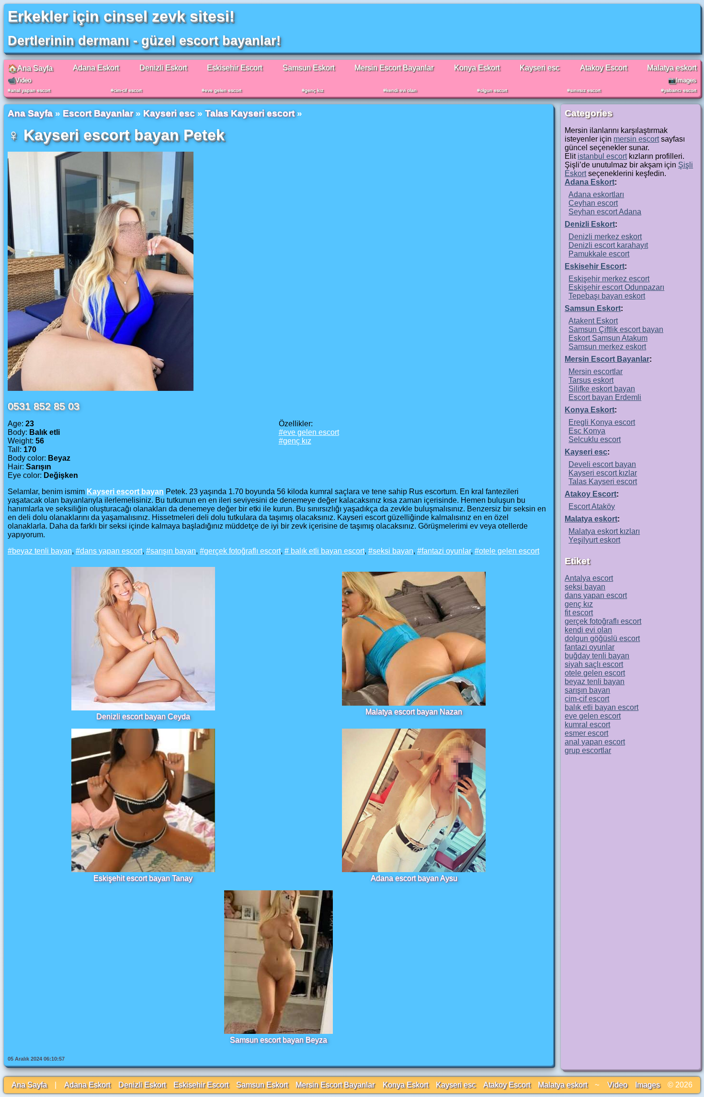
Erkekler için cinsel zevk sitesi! (121, 16)
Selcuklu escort (594, 439)
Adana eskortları (596, 194)
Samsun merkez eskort (607, 347)
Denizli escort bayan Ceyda (143, 716)
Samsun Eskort (308, 68)
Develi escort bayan (602, 464)
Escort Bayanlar (98, 113)
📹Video (19, 80)
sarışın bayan (173, 551)
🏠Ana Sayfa (30, 68)
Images (647, 1085)
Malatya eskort (671, 68)
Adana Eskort (96, 68)
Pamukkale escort (598, 254)
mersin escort (636, 139)
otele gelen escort (509, 551)
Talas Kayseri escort (250, 113)
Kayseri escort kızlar (602, 473)
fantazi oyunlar (446, 551)
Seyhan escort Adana (604, 212)
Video (617, 1085)
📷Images (682, 80)
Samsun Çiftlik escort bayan (615, 329)
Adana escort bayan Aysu (414, 878)
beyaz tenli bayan (42, 551)
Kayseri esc (539, 68)
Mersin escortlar (595, 371)
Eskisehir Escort (234, 68)
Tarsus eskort (590, 380)
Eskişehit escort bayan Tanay (143, 878)
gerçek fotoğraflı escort (242, 551)
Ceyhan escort (593, 203)
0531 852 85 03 (43, 405)
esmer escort (586, 733)
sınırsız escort (585, 90)
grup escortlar (588, 750)
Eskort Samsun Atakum (607, 338)
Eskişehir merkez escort (608, 279)
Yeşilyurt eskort (594, 540)
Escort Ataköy (591, 506)
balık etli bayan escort (326, 551)
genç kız (314, 90)
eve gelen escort (222, 90)
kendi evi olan (401, 90)
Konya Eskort (477, 68)
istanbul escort (602, 156)
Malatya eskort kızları (604, 531)
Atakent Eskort (593, 321)
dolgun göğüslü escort (602, 638)
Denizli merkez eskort (605, 237)
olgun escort (493, 90)
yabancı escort (680, 90)
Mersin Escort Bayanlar (393, 68)
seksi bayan (393, 551)
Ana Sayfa (30, 113)
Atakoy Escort (603, 68)
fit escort (579, 613)
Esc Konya (586, 431)
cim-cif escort (128, 90)
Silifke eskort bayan (601, 389)
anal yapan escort (30, 90)
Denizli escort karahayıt (608, 245)
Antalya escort (589, 578)
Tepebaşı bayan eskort (606, 296)
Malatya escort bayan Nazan (413, 712)
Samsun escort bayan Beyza (278, 1040)
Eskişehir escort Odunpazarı (616, 287)
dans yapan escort (111, 551)
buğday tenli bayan (597, 656)
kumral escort (587, 724)
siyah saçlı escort (594, 664)
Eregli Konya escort (601, 422)
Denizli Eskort (163, 68)
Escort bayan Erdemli (604, 397)
